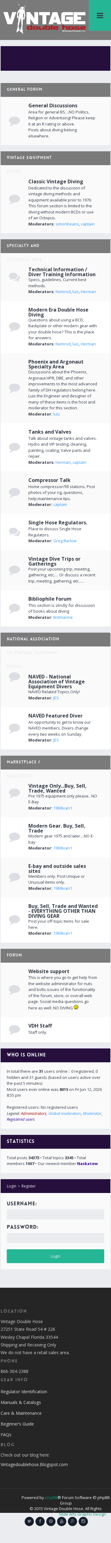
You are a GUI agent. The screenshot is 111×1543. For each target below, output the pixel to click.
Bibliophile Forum (50, 598)
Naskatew (87, 1163)
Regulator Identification (24, 1391)
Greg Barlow (64, 540)
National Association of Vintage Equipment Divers (33, 653)
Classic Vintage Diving (55, 181)
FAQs (6, 1435)
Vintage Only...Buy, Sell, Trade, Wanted (57, 788)
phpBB (51, 1497)
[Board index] (44, 18)
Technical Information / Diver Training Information (62, 272)
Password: (23, 1227)
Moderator (92, 1113)
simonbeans (67, 224)
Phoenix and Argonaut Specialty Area (56, 364)
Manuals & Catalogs (21, 1402)
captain (88, 224)
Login (11, 1186)
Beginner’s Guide (17, 1424)
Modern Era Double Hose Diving (58, 312)
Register (29, 1186)
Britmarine (63, 617)
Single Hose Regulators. (57, 522)
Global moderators (64, 1113)
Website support (48, 971)
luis (75, 291)
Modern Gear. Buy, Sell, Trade (56, 828)
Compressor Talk (49, 480)
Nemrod (63, 291)
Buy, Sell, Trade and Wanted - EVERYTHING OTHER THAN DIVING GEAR (63, 911)
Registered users (21, 1119)
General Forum (25, 90)
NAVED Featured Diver (55, 715)
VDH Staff (40, 1025)
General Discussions (52, 105)
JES (56, 698)
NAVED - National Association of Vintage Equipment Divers (56, 681)
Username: (22, 1204)
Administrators (34, 1113)
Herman (88, 291)
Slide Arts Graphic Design (82, 1514)
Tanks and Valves (49, 431)
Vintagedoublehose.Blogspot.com (34, 1464)
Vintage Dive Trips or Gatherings (54, 561)
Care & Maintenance (21, 1413)
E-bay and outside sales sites (57, 868)
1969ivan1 (62, 808)
